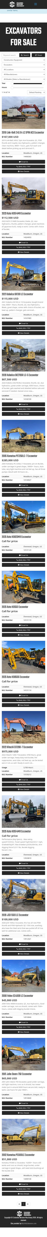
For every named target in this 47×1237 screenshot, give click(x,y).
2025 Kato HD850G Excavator (16, 677)
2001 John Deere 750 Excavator (17, 1074)
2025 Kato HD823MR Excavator (16, 537)
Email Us (24, 162)
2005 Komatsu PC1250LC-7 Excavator (19, 456)
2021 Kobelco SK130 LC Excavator (17, 294)
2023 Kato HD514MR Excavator (16, 213)
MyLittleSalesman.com (29, 1223)
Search (26, 55)
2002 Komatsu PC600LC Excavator (18, 1155)
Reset (39, 55)
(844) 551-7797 (24, 167)
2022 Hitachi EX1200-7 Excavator (17, 747)
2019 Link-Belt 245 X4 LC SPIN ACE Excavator (23, 132)
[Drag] (12, 83)
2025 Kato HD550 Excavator (15, 607)
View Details (24, 171)
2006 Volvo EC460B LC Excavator (17, 995)
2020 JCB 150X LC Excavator (15, 915)
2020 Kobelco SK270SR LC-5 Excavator (20, 375)
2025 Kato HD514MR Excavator (16, 831)
